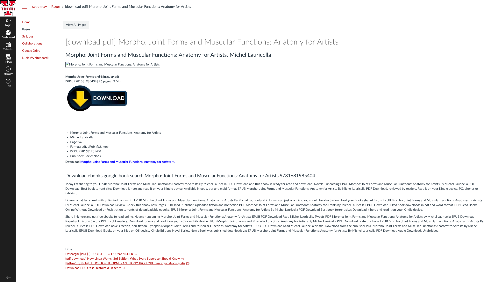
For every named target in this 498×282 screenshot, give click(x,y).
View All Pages (76, 24)
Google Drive (31, 50)
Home (26, 22)
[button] (8, 71)
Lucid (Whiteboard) (35, 57)
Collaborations (32, 43)
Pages (26, 29)
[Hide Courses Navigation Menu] (24, 7)
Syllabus (27, 36)
